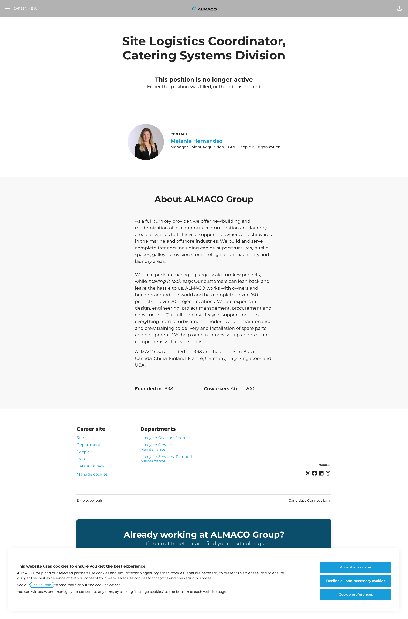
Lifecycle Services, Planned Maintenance (166, 459)
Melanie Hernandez (196, 141)
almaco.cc (323, 465)
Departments (89, 444)
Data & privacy (90, 466)
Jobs (80, 459)
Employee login (89, 501)
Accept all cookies (355, 567)
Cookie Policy (42, 585)
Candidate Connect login (310, 501)
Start (81, 437)
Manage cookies (92, 474)
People (83, 452)
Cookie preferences (356, 594)
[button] (399, 8)
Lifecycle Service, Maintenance (156, 447)
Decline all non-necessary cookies (355, 581)
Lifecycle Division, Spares (164, 437)
